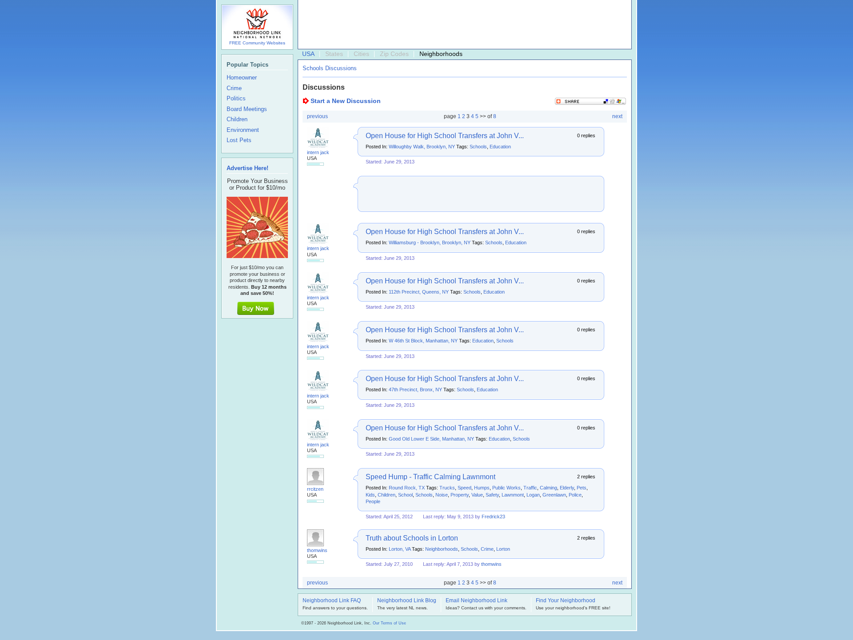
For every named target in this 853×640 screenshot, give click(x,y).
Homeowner (242, 78)
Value (477, 494)
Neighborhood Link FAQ (332, 601)
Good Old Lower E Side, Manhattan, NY (431, 438)
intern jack (318, 152)
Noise (441, 494)
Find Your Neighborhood (565, 601)
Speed (464, 487)
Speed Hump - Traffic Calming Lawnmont (430, 477)
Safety (492, 494)
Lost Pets (239, 140)
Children (386, 494)
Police (575, 494)
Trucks (447, 487)
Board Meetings (247, 109)
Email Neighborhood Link (476, 601)
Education (500, 146)
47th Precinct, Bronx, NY (415, 389)
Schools (478, 146)
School (405, 494)
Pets (581, 487)
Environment (243, 130)
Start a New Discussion (346, 100)
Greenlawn (554, 494)
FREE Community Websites (257, 42)
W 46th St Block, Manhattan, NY (423, 340)
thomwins (317, 550)
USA (308, 53)
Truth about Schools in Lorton (412, 538)
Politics (236, 98)
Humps (482, 487)
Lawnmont (513, 494)
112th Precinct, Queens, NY (419, 291)
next (617, 116)
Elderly (567, 487)
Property (459, 494)
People (373, 501)
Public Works (506, 487)
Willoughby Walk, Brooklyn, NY (422, 146)
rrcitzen (315, 489)
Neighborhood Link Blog (406, 601)
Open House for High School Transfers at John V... (445, 135)
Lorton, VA (400, 549)
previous (317, 116)
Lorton (503, 549)
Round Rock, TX (407, 487)
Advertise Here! (247, 168)
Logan (533, 494)
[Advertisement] (462, 25)
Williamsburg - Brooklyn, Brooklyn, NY (429, 242)
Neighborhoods (441, 549)
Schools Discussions (330, 68)
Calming (548, 487)
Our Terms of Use (389, 623)
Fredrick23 (493, 516)
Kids (370, 494)
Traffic (530, 487)
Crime (487, 549)
